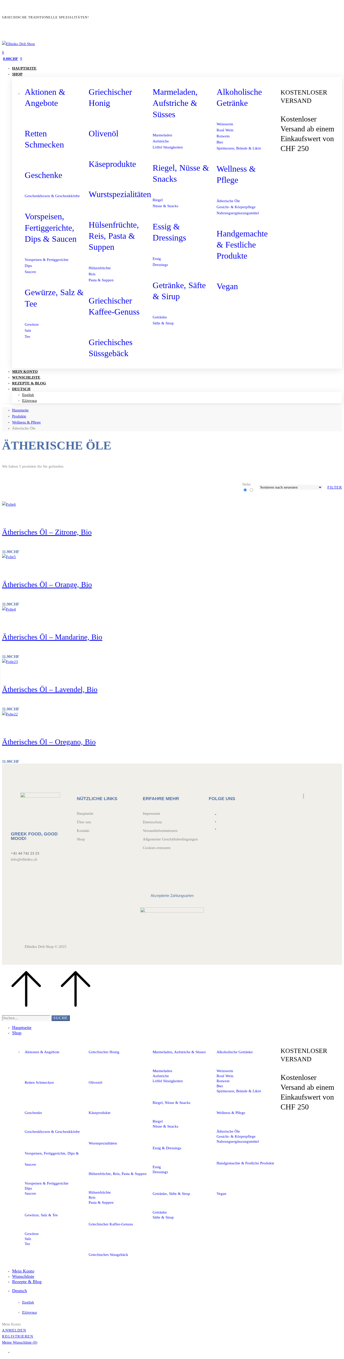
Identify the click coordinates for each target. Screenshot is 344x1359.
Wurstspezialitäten (120, 194)
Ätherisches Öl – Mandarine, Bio (52, 637)
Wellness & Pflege (26, 422)
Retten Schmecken (39, 1082)
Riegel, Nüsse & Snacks (171, 1103)
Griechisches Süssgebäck (108, 1255)
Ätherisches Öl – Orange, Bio (47, 584)
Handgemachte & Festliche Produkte (242, 244)
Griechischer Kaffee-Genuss (111, 1224)
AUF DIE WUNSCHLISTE (23, 513)
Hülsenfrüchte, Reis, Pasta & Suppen (114, 236)
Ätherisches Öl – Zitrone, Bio (47, 532)
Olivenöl (103, 133)
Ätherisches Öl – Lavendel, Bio (49, 689)
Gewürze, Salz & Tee (41, 1215)
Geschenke (43, 175)
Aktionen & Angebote (42, 1052)
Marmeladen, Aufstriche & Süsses (175, 103)
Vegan (227, 286)
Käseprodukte (112, 164)
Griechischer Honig (104, 1052)
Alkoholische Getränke (235, 1052)
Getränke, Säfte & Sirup (171, 1194)
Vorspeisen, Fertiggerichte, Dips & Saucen (51, 227)
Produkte (19, 416)
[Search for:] (26, 1018)
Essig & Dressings (167, 1148)
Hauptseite (20, 410)
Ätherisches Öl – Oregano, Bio (49, 742)
